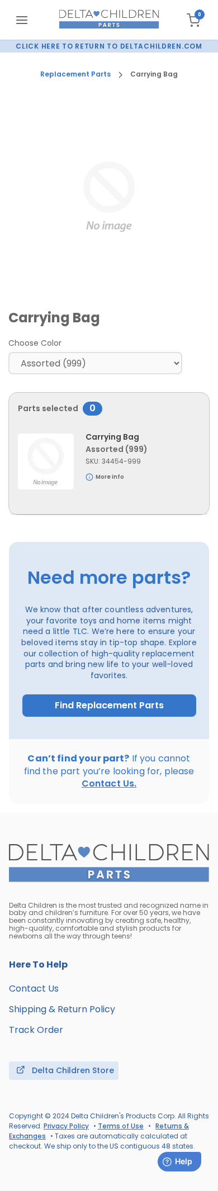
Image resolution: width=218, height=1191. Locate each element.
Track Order (36, 1029)
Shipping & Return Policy (62, 1009)
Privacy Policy (66, 1126)
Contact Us (34, 988)
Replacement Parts (75, 74)
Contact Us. (109, 783)
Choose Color (34, 343)
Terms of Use (121, 1126)
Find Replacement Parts (109, 705)
